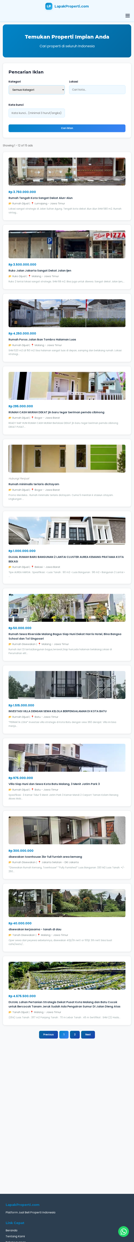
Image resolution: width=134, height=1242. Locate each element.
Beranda (11, 1230)
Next (88, 1034)
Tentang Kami (15, 1236)
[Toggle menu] (127, 16)
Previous (48, 1034)
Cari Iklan (67, 128)
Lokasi (73, 81)
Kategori (15, 81)
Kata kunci (16, 105)
